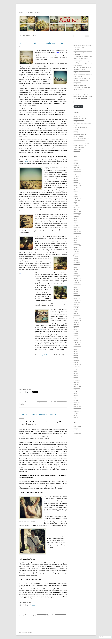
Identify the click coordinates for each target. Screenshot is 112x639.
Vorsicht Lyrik (77, 149)
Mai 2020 (76, 256)
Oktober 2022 (77, 214)
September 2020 (77, 251)
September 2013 (77, 389)
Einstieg (75, 129)
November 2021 (77, 233)
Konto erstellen (77, 426)
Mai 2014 (76, 375)
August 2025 (76, 176)
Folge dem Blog (78, 106)
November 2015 (77, 342)
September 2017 (77, 304)
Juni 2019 (76, 269)
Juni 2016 (76, 329)
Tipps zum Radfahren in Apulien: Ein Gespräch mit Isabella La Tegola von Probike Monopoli (83, 58)
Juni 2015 (76, 351)
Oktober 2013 (77, 388)
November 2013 (77, 386)
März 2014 (76, 379)
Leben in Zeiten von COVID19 (80, 138)
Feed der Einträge (78, 430)
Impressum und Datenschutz (40, 9)
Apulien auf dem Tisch (79, 118)
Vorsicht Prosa (77, 151)
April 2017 (76, 311)
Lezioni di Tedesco (75, 9)
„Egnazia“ (25, 161)
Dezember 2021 (77, 231)
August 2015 (76, 348)
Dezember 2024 (77, 183)
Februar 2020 (77, 262)
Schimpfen (32, 616)
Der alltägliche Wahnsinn (79, 127)
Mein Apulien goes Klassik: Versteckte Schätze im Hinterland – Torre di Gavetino (82, 47)
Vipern (40, 329)
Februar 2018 (77, 295)
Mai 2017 (76, 309)
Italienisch (21, 616)
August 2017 (76, 306)
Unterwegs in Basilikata (79, 147)
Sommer (48, 403)
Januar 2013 (76, 404)
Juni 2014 (76, 373)
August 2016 (76, 326)
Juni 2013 (76, 395)
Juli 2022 (75, 218)
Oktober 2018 (77, 282)
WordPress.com (77, 433)
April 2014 (76, 377)
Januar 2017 (76, 317)
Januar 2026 (76, 167)
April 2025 (76, 180)
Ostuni (57, 52)
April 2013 (76, 399)
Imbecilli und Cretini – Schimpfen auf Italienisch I (38, 414)
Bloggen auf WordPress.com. (25, 632)
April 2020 (76, 258)
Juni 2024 (76, 191)
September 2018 (77, 284)
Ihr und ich (76, 131)
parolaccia (27, 616)
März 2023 (76, 205)
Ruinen (43, 403)
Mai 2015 (76, 353)
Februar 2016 (77, 337)
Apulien (59, 401)
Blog (28, 9)
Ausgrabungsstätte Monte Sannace (45, 355)
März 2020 (76, 260)
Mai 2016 (76, 331)
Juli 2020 (75, 255)
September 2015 (77, 346)
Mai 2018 (76, 291)
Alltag (55, 401)
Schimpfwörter (38, 616)
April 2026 (76, 162)
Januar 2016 (76, 338)
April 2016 (76, 333)
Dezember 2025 (77, 169)
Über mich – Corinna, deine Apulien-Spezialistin (30, 12)
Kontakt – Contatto (63, 9)
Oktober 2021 (77, 235)
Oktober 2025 (77, 173)
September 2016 (77, 324)
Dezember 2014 (77, 362)
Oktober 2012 (77, 410)
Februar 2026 (77, 165)
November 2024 (77, 185)
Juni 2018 (76, 289)
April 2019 (76, 271)
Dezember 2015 (77, 340)
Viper (58, 403)
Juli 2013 (75, 393)
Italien (27, 403)
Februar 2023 (77, 207)
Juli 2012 (75, 415)
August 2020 (76, 253)
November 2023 (77, 198)
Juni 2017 (76, 307)
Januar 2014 (76, 382)
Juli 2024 (75, 189)
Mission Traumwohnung (79, 140)
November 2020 (77, 247)
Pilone (40, 403)
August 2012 (76, 413)
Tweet (33, 605)
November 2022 (77, 213)
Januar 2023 (76, 209)
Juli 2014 (75, 371)
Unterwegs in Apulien (42, 401)
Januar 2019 (76, 276)
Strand (51, 403)
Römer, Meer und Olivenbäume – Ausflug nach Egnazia (41, 43)
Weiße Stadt (63, 403)
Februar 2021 (77, 244)
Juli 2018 (75, 287)
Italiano (52, 9)
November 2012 (77, 408)
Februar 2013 (77, 402)
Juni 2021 (76, 240)
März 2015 (76, 357)
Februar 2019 (77, 275)
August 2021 (76, 236)
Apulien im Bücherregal (79, 120)
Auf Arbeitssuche (77, 122)
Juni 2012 (76, 417)
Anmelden (76, 428)
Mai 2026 (76, 160)
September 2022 (77, 216)
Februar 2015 (77, 358)
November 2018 (77, 280)
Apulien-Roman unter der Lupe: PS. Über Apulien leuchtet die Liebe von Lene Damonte (83, 52)
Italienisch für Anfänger (42, 614)
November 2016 (77, 320)
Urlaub (55, 403)
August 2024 (76, 187)
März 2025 (76, 182)
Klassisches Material (78, 136)
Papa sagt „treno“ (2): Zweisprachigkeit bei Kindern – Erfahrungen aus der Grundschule (82, 80)
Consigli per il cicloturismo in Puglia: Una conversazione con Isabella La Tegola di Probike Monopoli (83, 63)
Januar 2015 (76, 360)
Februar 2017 (77, 315)
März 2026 (76, 163)
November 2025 (77, 171)
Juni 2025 (76, 178)
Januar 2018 (76, 297)
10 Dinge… (76, 116)
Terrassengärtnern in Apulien (80, 143)
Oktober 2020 (77, 249)
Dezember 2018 (77, 278)
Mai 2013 (76, 397)
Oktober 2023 (77, 200)
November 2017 (77, 300)
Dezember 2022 (77, 211)
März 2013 (76, 400)
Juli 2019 (75, 267)
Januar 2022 (76, 229)
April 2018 (76, 293)
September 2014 (77, 368)
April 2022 (76, 224)
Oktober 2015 (77, 344)
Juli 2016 (75, 328)
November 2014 (77, 364)
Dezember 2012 (77, 406)
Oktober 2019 (77, 264)
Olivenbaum (32, 403)
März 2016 (76, 335)
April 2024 (76, 194)
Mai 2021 (76, 242)
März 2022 (76, 225)
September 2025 (77, 174)
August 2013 (76, 391)
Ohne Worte (76, 142)
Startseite (21, 9)
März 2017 (76, 313)
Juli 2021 (75, 238)
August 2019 (76, 266)
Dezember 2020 (77, 245)
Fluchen (61, 614)
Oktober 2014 (77, 366)
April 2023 (76, 204)
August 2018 (76, 286)
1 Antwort (21, 418)
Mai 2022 (76, 222)
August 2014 (76, 369)
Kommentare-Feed (78, 431)
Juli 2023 (75, 202)
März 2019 (76, 273)
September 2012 (77, 411)
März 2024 (76, 196)
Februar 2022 (77, 227)
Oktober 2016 (77, 322)
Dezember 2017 (77, 298)
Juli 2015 (75, 349)
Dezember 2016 (77, 318)
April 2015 (76, 355)
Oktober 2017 (77, 302)
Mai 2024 (76, 193)
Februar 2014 (77, 380)
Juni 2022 (76, 220)
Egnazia (23, 403)
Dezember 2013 (77, 384)
